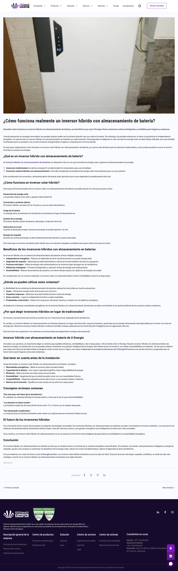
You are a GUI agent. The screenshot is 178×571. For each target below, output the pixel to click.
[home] (20, 5)
